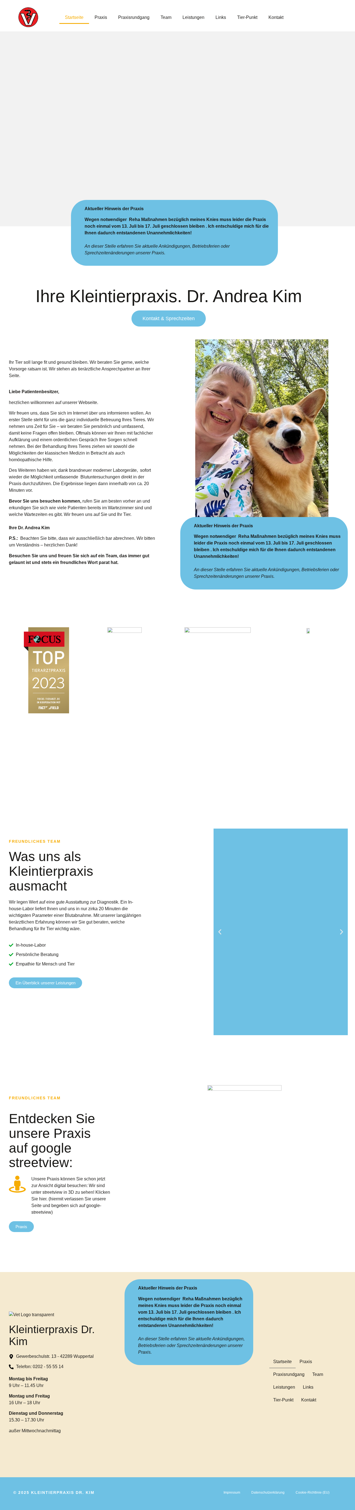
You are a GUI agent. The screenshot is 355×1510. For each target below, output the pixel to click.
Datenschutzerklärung (268, 1492)
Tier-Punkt (247, 17)
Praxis (101, 17)
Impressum (232, 1492)
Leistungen (193, 17)
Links (220, 17)
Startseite (74, 17)
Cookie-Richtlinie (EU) (312, 1492)
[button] (219, 932)
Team (166, 17)
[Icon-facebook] (340, 1346)
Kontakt (275, 17)
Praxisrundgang (133, 17)
